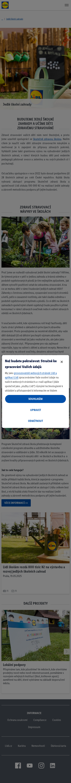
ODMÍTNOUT (35, 421)
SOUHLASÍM (35, 399)
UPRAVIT (35, 410)
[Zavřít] (62, 362)
